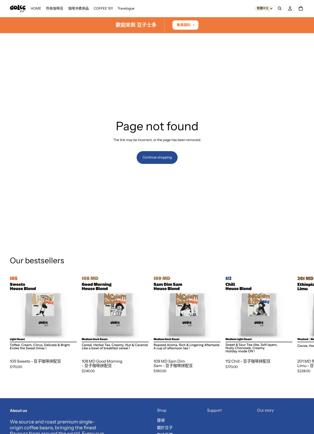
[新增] (141, 347)
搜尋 (161, 420)
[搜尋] (279, 8)
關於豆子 (165, 427)
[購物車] (300, 8)
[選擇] (69, 347)
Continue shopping (157, 157)
